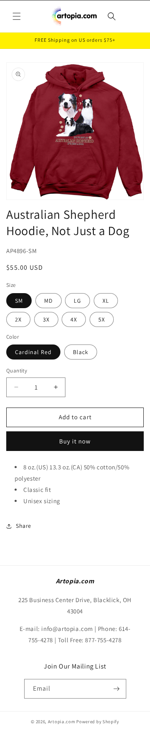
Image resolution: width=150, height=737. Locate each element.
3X (46, 319)
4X (73, 319)
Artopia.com (61, 721)
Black (80, 352)
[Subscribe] (117, 689)
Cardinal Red (33, 352)
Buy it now (75, 441)
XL (105, 300)
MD (48, 300)
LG (77, 300)
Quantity (16, 370)
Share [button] (23, 525)
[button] (17, 16)
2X (18, 319)
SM (19, 300)
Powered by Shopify (97, 721)
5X (101, 319)
